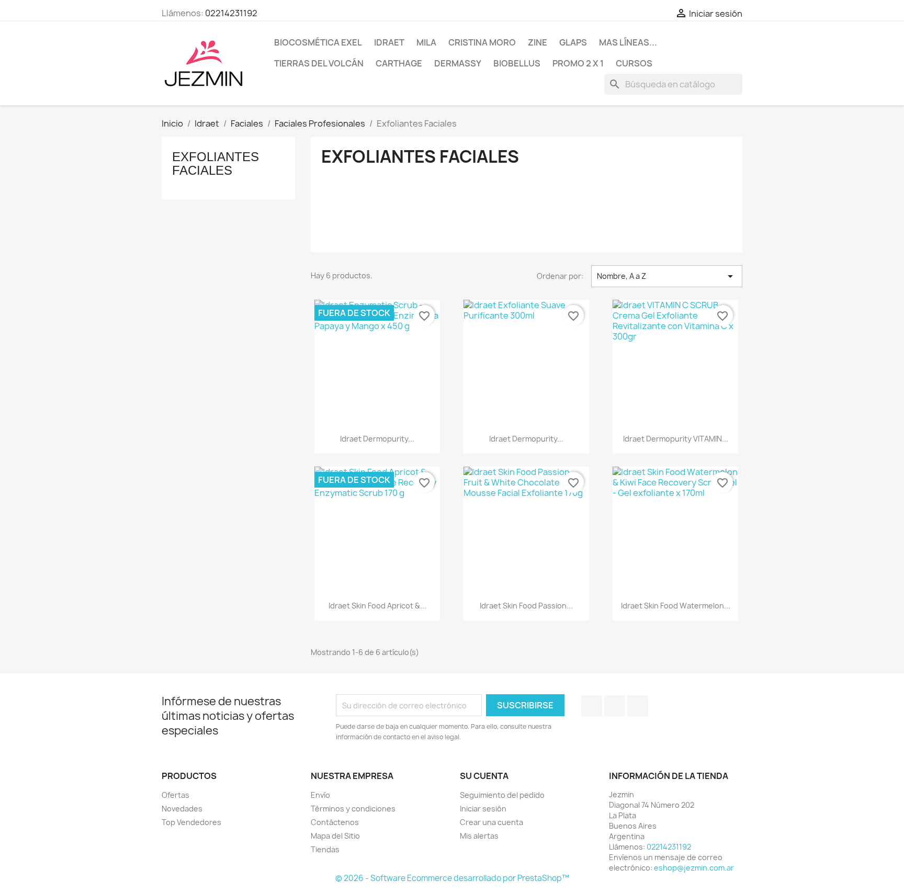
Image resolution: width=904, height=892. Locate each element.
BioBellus (516, 63)
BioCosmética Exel (318, 42)
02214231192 (231, 13)
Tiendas (325, 849)
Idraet (389, 42)
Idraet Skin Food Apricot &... (377, 606)
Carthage (399, 63)
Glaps (573, 42)
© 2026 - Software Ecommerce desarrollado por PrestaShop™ (452, 878)
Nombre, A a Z (667, 276)
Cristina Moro (482, 42)
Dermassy (457, 63)
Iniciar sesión (483, 809)
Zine (537, 42)
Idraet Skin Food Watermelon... (675, 606)
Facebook (591, 705)
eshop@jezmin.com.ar (694, 868)
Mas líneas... (628, 42)
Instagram (637, 705)
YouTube (614, 705)
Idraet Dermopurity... (377, 439)
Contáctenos (335, 822)
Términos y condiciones (353, 809)
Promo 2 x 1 (578, 63)
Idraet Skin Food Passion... (526, 606)
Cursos (634, 63)
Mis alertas (479, 836)
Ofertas (175, 795)
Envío (320, 795)
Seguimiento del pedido (502, 795)
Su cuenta (484, 776)
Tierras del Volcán (319, 63)
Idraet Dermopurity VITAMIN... (675, 439)
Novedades (182, 809)
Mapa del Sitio (335, 836)
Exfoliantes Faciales (215, 163)
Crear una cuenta (491, 822)
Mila (426, 42)
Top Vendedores (191, 822)
